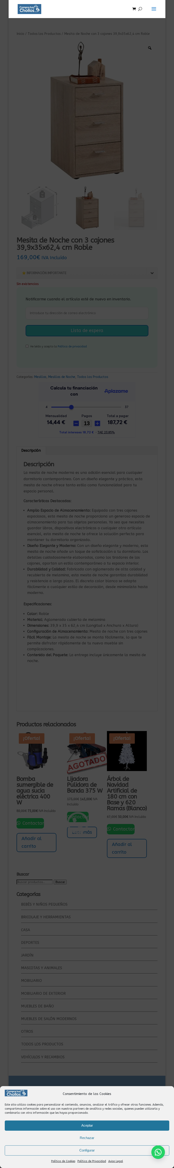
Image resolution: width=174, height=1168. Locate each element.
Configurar (87, 1150)
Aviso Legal (115, 1161)
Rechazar (87, 1138)
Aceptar (87, 1125)
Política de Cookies (63, 1161)
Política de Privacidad (91, 1161)
